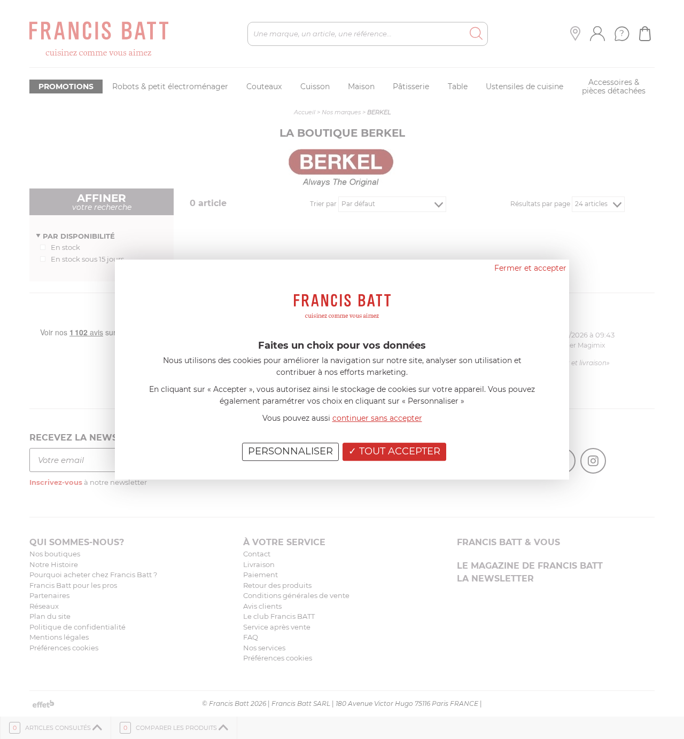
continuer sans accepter (377, 418)
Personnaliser (290, 451)
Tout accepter (398, 451)
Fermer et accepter (530, 268)
